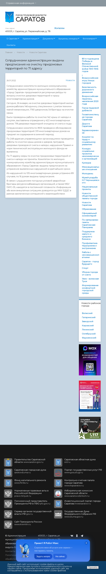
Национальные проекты (89, 188)
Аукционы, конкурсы (68, 38)
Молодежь (87, 173)
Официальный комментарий (89, 214)
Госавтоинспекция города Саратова (90, 117)
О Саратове (12, 38)
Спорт (85, 268)
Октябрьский (89, 333)
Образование (89, 209)
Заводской (87, 321)
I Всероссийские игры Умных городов (90, 79)
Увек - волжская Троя (90, 280)
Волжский (87, 313)
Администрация (30, 38)
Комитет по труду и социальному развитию (89, 141)
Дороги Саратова (87, 125)
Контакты (11, 45)
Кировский (88, 325)
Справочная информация (20, 3)
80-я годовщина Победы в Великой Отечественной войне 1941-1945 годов (90, 65)
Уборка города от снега (90, 273)
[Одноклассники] (78, 536)
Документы (48, 38)
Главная (8, 52)
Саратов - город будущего (90, 262)
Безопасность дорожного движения (89, 89)
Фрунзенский (89, 337)
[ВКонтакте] (72, 536)
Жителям (59, 28)
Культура (86, 162)
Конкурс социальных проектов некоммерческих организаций (90, 153)
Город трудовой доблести (90, 109)
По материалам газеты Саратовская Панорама (90, 224)
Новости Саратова (37, 52)
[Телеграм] (83, 536)
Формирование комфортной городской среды (90, 289)
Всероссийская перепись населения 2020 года (90, 100)
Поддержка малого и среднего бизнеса (88, 235)
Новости (21, 52)
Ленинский (88, 329)
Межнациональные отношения (90, 168)
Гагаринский (88, 317)
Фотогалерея (89, 38)
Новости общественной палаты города (89, 196)
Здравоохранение (90, 131)
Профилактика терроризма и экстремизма (89, 245)
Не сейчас (60, 556)
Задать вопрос (43, 556)
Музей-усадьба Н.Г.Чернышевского (90, 180)
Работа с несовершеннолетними (90, 255)
